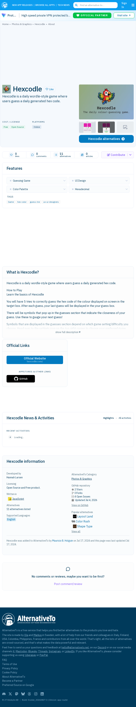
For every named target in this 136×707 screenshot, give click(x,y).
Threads (43, 651)
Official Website (35, 360)
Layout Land (85, 516)
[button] (49, 89)
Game (11, 202)
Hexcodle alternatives (104, 139)
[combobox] (95, 5)
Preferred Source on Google (18, 685)
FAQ (4, 659)
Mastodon (21, 651)
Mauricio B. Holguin (62, 540)
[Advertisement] (68, 54)
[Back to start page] (5, 5)
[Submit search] (76, 5)
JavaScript (18, 498)
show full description (68, 332)
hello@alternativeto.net (75, 647)
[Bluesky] (23, 694)
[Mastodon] (16, 694)
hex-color (21, 202)
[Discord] (4, 694)
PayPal (43, 655)
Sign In (124, 5)
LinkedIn (70, 651)
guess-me (35, 202)
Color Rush (83, 521)
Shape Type (84, 526)
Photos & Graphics (82, 478)
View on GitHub (80, 505)
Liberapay (30, 655)
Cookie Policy (9, 672)
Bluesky (32, 651)
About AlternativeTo (13, 676)
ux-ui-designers (51, 202)
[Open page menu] (133, 5)
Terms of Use (9, 664)
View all (76, 531)
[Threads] (29, 694)
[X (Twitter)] (10, 694)
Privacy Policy (10, 668)
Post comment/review (68, 584)
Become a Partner (12, 680)
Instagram (55, 651)
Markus (37, 635)
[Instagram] (36, 694)
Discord (102, 647)
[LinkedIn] (42, 694)
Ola (26, 635)
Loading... (19, 437)
